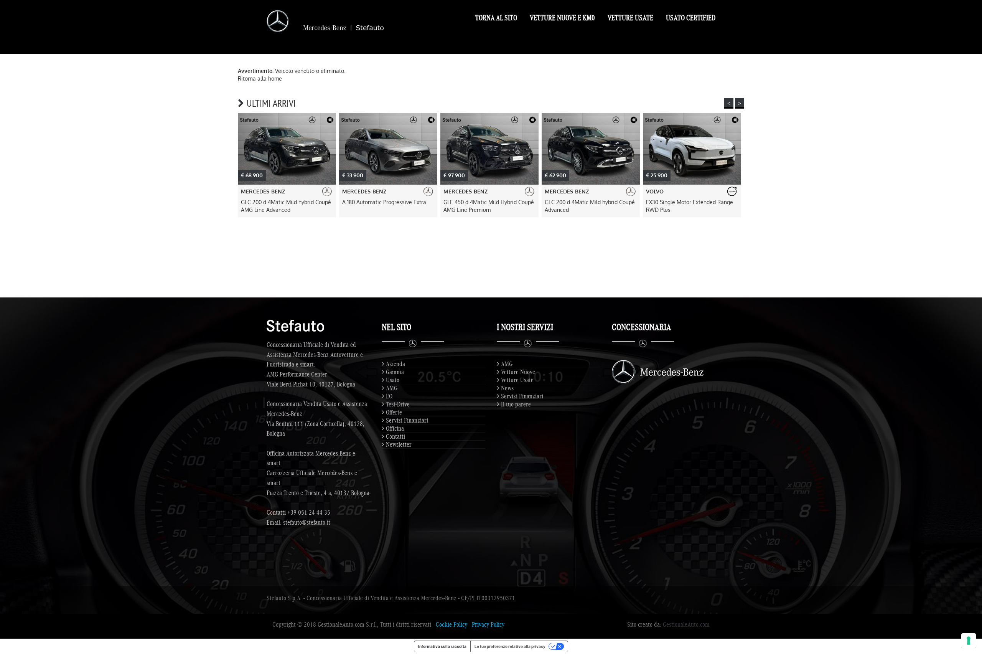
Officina (395, 428)
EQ (389, 396)
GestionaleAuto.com (686, 624)
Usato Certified (690, 18)
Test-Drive (398, 404)
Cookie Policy (451, 624)
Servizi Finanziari (407, 420)
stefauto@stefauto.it (306, 522)
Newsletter (399, 444)
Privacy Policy (488, 624)
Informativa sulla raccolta (442, 646)
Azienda (395, 363)
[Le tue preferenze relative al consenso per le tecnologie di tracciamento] (968, 640)
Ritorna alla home (260, 78)
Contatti (395, 436)
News (507, 388)
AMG (391, 388)
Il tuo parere (516, 404)
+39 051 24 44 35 (308, 512)
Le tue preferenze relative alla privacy (510, 646)
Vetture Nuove (518, 372)
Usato (392, 380)
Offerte (394, 412)
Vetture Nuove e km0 (562, 18)
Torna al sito (496, 18)
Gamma (395, 372)
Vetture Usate (630, 18)
